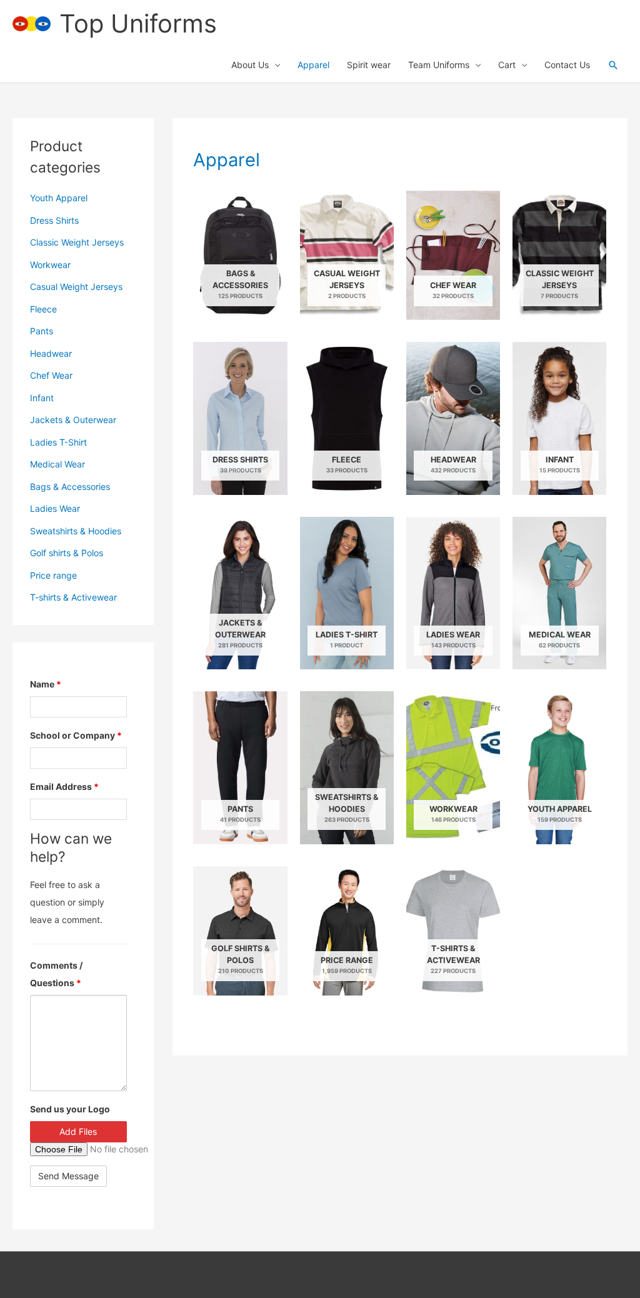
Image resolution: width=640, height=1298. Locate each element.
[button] (613, 65)
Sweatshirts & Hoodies (75, 531)
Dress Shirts (54, 220)
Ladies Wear (55, 508)
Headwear (51, 353)
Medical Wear (57, 464)
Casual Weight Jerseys (76, 286)
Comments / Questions (56, 974)
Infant (42, 397)
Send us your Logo (70, 1109)
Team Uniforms (438, 64)
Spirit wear (369, 64)
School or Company (76, 735)
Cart (507, 64)
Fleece (43, 309)
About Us (250, 64)
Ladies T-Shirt (58, 442)
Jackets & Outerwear (73, 419)
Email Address (64, 786)
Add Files (78, 1131)
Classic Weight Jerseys (77, 242)
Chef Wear (51, 375)
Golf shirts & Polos (66, 552)
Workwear (50, 264)
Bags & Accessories (70, 486)
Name (45, 684)
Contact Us (567, 64)
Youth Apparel (59, 197)
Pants (41, 331)
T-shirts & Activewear (73, 597)
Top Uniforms (138, 23)
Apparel (313, 64)
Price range (53, 575)
